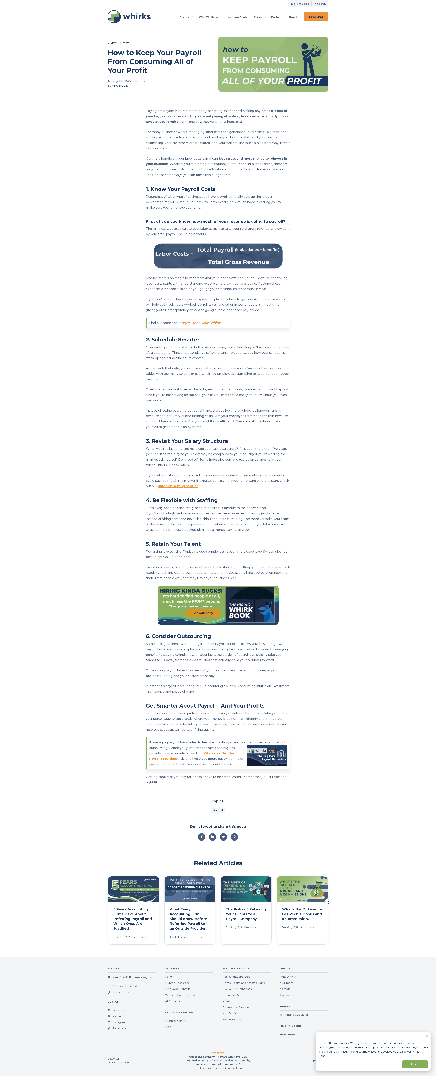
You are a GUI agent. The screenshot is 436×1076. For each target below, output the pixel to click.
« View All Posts (118, 43)
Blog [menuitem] (168, 1026)
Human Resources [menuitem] (177, 982)
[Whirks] (132, 16)
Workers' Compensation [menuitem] (181, 995)
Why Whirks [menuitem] (288, 976)
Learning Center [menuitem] (175, 1020)
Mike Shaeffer (121, 85)
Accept (415, 1064)
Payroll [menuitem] (169, 976)
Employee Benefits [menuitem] (177, 989)
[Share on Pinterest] (234, 837)
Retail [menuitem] (226, 1001)
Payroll (218, 810)
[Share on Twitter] (223, 837)
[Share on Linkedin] (212, 837)
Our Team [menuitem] (286, 982)
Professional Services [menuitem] (236, 1007)
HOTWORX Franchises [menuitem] (237, 989)
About (292, 17)
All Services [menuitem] (172, 1001)
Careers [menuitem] (285, 989)
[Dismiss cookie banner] (427, 1037)
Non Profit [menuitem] (229, 1013)
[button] (328, 902)
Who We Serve (209, 17)
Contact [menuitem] (285, 995)
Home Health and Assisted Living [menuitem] (244, 982)
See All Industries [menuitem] (234, 1019)
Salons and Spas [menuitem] (233, 995)
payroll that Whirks (201, 323)
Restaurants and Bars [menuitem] (236, 976)
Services (185, 17)
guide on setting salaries (178, 486)
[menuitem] (300, 3)
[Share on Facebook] (201, 837)
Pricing (258, 17)
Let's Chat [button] (316, 16)
